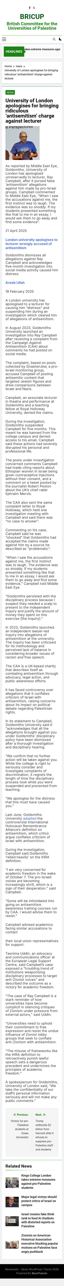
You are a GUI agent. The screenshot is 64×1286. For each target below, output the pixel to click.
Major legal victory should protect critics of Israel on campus (39, 1201)
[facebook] (30, 8)
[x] (34, 8)
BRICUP (32, 17)
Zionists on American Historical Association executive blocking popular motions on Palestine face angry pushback (39, 1243)
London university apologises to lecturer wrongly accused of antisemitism (31, 244)
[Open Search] (54, 39)
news (10, 92)
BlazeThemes (39, 1273)
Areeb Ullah (15, 283)
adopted (29, 818)
